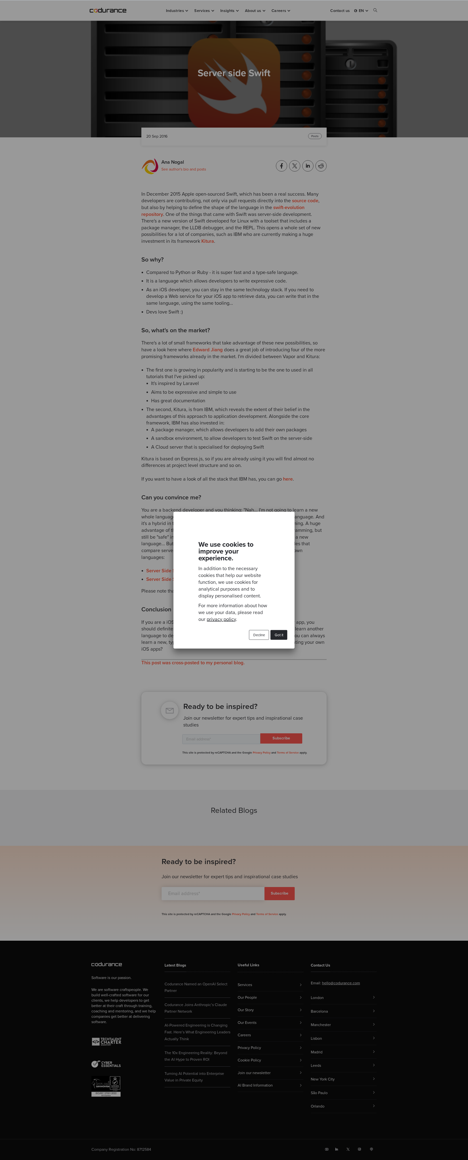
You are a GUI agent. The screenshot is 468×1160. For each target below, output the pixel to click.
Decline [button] (259, 635)
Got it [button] (279, 635)
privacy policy (221, 619)
